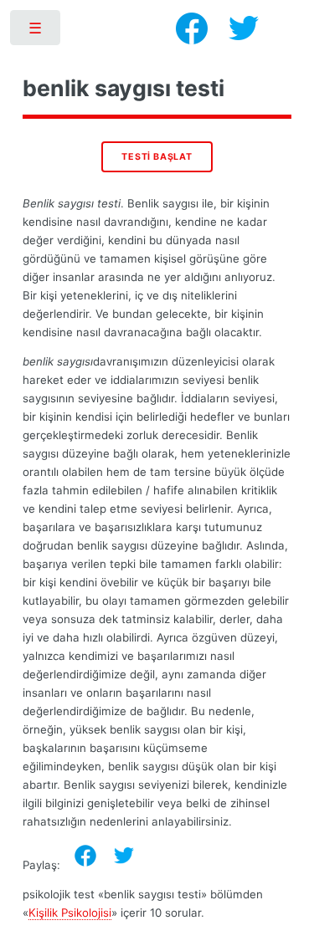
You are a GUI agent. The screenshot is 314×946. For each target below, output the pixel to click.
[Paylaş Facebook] (85, 855)
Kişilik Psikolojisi (69, 912)
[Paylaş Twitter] (124, 855)
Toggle (36, 31)
